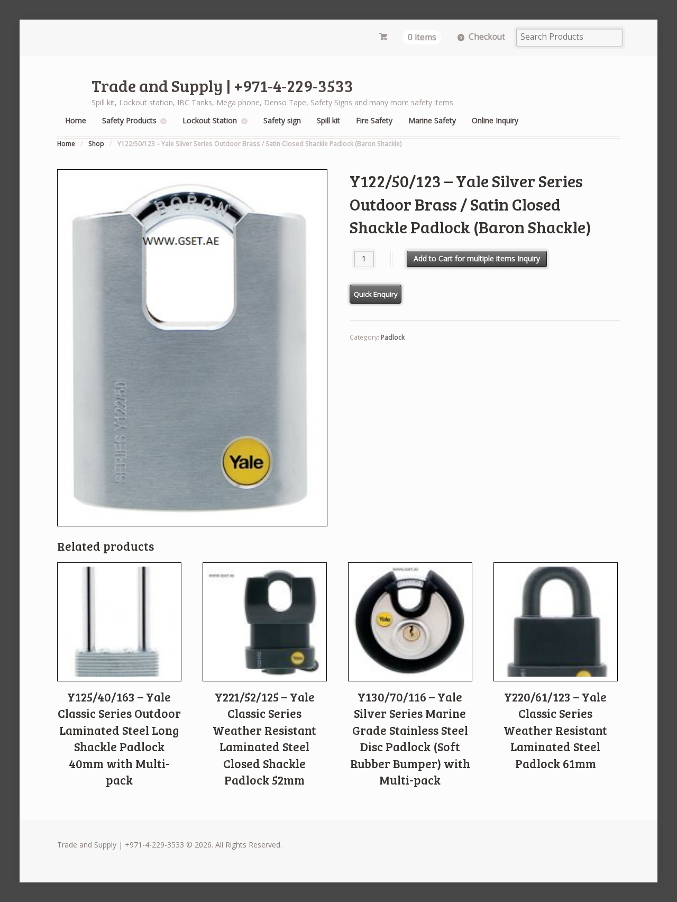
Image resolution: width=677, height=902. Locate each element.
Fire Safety (374, 120)
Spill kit (328, 120)
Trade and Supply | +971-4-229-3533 (222, 85)
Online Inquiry (495, 120)
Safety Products (129, 120)
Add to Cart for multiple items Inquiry (477, 258)
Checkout (487, 36)
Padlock (393, 337)
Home (75, 120)
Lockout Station (209, 120)
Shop (96, 143)
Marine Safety (432, 120)
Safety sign (282, 120)
